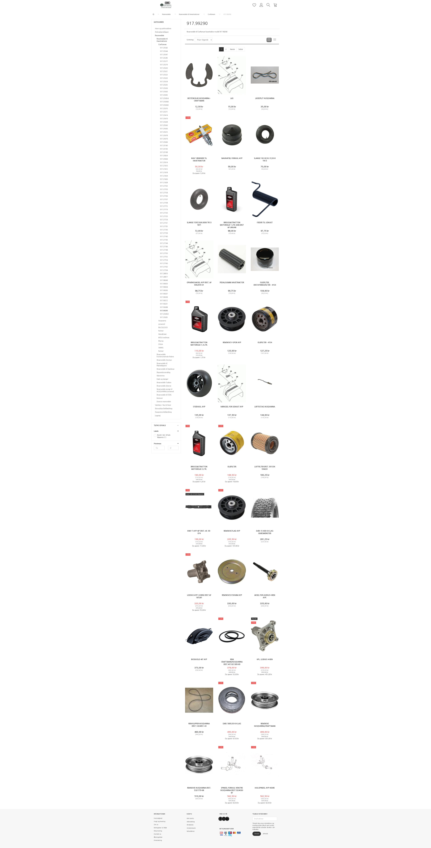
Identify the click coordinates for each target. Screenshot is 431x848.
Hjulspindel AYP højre (265, 788)
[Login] (261, 4)
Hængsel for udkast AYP (232, 407)
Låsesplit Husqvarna (264, 98)
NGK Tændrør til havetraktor (199, 159)
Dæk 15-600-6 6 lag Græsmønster (264, 532)
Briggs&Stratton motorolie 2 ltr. (199, 468)
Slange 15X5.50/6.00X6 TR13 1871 (199, 224)
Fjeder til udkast (265, 222)
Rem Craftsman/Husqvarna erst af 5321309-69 (232, 662)
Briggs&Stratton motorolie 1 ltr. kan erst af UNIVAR (232, 225)
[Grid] (269, 40)
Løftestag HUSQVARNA (264, 407)
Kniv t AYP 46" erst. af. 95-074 (199, 532)
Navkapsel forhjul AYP (231, 158)
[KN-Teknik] (166, 4)
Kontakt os (157, 834)
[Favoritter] (254, 4)
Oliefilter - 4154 (265, 342)
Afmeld (265, 833)
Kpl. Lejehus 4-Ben (265, 659)
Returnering (158, 831)
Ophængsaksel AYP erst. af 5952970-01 (199, 284)
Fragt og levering (159, 821)
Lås (231, 98)
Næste (232, 49)
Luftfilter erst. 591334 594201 (264, 468)
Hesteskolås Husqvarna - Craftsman (199, 99)
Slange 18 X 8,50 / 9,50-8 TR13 (264, 159)
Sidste (241, 49)
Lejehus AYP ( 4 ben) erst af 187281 (199, 596)
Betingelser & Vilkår (160, 827)
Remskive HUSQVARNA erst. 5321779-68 (199, 789)
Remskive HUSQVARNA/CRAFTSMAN (264, 725)
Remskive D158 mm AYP (232, 595)
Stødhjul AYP (199, 407)
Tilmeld (256, 833)
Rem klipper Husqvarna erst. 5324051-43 (199, 725)
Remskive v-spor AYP (232, 342)
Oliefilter (232, 467)
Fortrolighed (158, 818)
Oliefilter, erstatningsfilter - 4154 (265, 284)
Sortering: (190, 40)
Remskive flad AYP (232, 531)
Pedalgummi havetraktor (232, 282)
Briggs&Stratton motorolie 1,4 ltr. (199, 344)
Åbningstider (158, 837)
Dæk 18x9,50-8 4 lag (232, 723)
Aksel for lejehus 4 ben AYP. (264, 596)
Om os (156, 824)
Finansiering (158, 840)
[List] (274, 40)
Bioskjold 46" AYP (199, 659)
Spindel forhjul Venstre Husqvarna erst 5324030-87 (231, 790)
